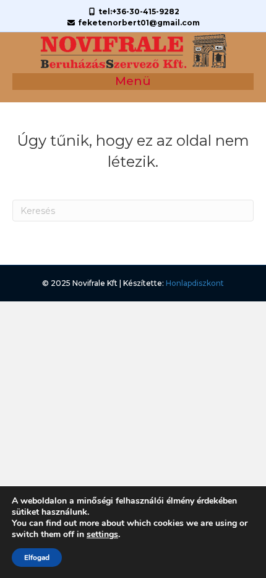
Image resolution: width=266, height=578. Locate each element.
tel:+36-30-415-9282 (138, 11)
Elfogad (36, 557)
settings (102, 534)
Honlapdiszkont (195, 283)
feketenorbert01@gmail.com (138, 22)
